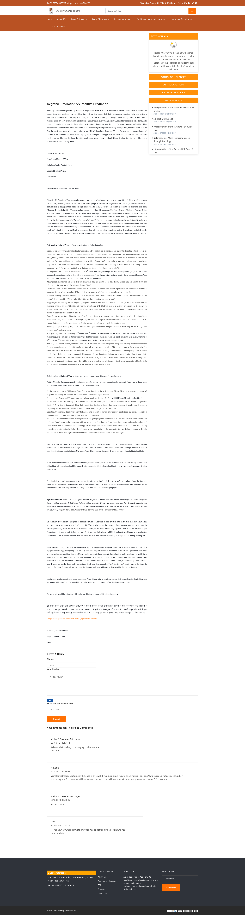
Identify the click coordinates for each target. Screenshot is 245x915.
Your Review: (53, 669)
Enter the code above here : (61, 703)
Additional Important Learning (151, 19)
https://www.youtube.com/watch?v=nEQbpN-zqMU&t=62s (72, 619)
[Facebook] (189, 3)
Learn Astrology (78, 19)
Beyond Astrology (122, 19)
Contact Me (103, 893)
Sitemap (101, 889)
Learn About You (100, 19)
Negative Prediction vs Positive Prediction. (78, 104)
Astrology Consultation (182, 19)
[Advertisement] (97, 73)
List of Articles (58, 26)
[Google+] (196, 3)
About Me (61, 19)
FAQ (99, 885)
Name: (50, 659)
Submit (56, 719)
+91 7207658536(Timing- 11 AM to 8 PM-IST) (69, 3)
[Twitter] (193, 3)
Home (49, 19)
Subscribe (172, 887)
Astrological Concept (106, 881)
